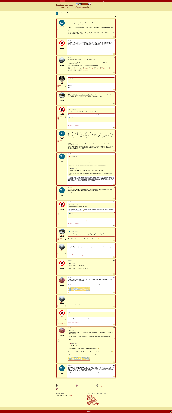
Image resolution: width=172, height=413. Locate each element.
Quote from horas (73, 109)
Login (108, 1)
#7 (114, 130)
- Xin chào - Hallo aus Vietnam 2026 (92, 404)
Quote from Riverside (73, 117)
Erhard (59, 385)
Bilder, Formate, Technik (61, 389)
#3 (114, 57)
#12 (114, 244)
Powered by (86, 411)
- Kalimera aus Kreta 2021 (91, 397)
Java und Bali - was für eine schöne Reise (85, 384)
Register (111, 1)
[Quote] (114, 37)
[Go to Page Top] (170, 412)
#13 (114, 260)
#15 (114, 296)
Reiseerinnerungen (70, 395)
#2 (114, 40)
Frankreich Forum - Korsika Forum (62, 386)
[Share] (115, 16)
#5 (114, 92)
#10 (114, 201)
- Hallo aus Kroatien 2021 (91, 395)
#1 (114, 20)
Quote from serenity (73, 263)
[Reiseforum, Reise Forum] (73, 5)
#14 (114, 277)
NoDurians (75, 51)
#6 (114, 106)
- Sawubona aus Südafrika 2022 (91, 399)
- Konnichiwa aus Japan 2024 (91, 401)
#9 (114, 187)
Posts (58, 30)
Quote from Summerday (74, 204)
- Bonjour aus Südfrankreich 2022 (92, 400)
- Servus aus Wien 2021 (90, 396)
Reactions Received (59, 29)
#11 (114, 228)
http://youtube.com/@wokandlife (62, 53)
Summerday (62, 14)
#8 (114, 153)
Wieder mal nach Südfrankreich (63, 384)
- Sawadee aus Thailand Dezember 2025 (93, 403)
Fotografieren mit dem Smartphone (63, 388)
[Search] (114, 1)
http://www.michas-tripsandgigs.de (64, 292)
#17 (114, 327)
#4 (114, 76)
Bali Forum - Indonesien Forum (82, 386)
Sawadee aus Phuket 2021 (91, 398)
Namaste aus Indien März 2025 (92, 402)
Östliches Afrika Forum (101, 386)
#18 (114, 365)
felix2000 (100, 385)
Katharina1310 (80, 385)
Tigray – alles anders (102, 384)
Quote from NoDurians (73, 78)
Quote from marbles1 (73, 312)
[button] (103, 1)
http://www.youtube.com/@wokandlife (74, 49)
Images (58, 118)
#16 (114, 310)
